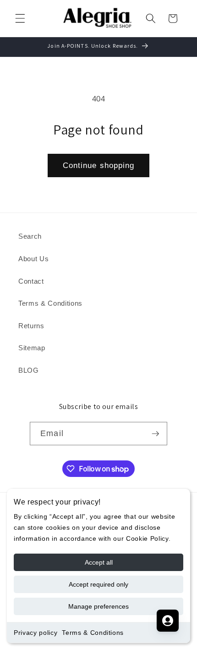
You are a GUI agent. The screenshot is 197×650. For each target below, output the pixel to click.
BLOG (28, 370)
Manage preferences (98, 606)
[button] (20, 18)
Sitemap (31, 348)
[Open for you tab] (168, 621)
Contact (31, 281)
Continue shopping (99, 165)
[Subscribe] (155, 434)
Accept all (99, 562)
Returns (31, 326)
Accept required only (98, 584)
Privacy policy (35, 632)
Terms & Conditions (93, 632)
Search (30, 236)
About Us (33, 259)
